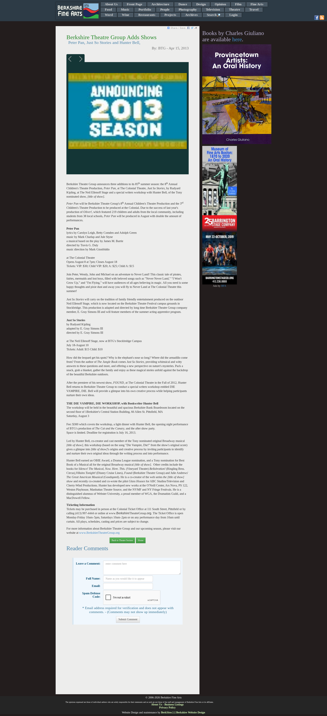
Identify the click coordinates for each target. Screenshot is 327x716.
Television (213, 9)
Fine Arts (257, 4)
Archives (191, 15)
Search (212, 15)
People (165, 9)
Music (125, 9)
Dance (182, 4)
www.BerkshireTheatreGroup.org (99, 532)
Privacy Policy (167, 707)
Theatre (234, 9)
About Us (111, 4)
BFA (223, 285)
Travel (253, 9)
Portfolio (145, 9)
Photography (188, 9)
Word (109, 15)
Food (108, 9)
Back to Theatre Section (122, 540)
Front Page (134, 4)
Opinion (220, 4)
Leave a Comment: (88, 563)
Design (201, 4)
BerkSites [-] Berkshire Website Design (183, 712)
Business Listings (174, 704)
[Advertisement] (127, 661)
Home (140, 540)
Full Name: (93, 578)
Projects (170, 15)
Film (238, 4)
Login (233, 15)
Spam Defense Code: (91, 595)
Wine (125, 15)
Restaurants (146, 15)
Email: (96, 585)
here (237, 39)
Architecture (160, 4)
